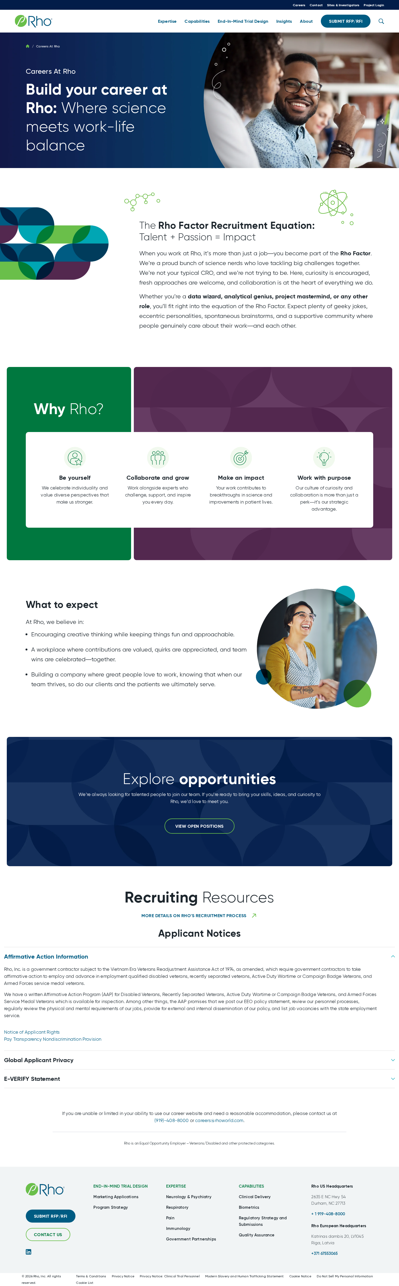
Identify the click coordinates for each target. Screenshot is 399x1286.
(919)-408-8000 (171, 1120)
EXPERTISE (176, 1186)
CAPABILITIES (251, 1186)
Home (28, 46)
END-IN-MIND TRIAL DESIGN (120, 1186)
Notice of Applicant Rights (32, 1032)
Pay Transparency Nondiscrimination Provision (52, 1039)
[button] (167, 21)
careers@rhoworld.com (219, 1120)
